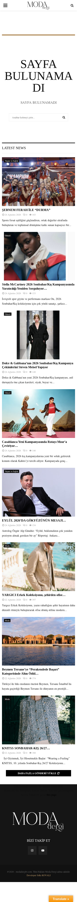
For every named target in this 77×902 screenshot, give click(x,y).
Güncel (7, 235)
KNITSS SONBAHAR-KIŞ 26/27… (26, 748)
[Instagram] (32, 850)
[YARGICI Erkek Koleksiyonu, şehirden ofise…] (38, 566)
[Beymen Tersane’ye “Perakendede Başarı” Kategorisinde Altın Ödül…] (38, 641)
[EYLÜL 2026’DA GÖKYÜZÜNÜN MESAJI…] (38, 492)
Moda (7, 545)
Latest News (14, 148)
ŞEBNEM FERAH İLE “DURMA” (26, 210)
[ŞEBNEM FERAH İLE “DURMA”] (38, 181)
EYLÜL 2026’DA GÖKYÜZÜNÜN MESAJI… (34, 520)
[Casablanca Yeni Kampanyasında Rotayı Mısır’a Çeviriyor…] (38, 413)
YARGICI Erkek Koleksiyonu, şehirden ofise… (34, 595)
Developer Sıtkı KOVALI (39, 875)
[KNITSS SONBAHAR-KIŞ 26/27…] (38, 720)
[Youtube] (42, 850)
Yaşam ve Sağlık (11, 160)
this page (51, 795)
